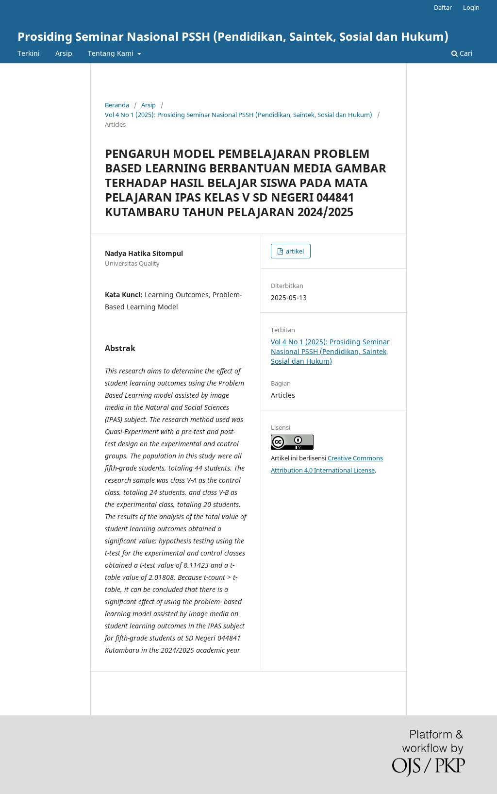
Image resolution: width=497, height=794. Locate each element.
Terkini (28, 53)
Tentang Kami (111, 53)
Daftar (443, 7)
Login (471, 7)
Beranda (117, 105)
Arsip (63, 53)
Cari (465, 53)
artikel (294, 251)
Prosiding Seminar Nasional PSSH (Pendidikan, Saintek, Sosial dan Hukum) (232, 36)
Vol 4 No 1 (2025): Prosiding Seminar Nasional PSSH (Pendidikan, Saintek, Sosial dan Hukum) (238, 114)
